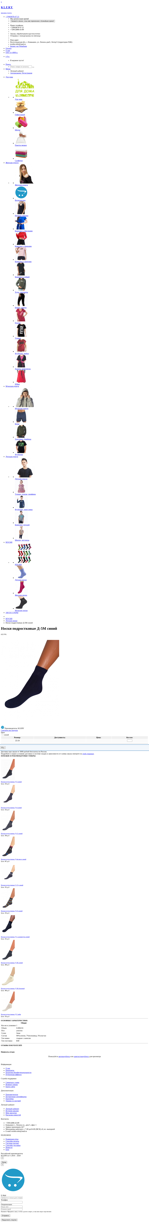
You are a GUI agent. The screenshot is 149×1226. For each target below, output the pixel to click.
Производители (12, 1095)
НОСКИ (9, 542)
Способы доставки (13, 1145)
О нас (8, 50)
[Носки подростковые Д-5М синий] (30, 725)
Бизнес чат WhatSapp (18, 46)
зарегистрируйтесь (81, 1056)
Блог (7, 1150)
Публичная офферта (14, 1075)
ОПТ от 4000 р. (12, 53)
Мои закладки (11, 1113)
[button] (8, 56)
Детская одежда (12, 457)
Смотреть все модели (9, 730)
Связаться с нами (12, 1082)
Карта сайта (10, 1087)
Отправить (5, 1215)
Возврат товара (12, 1085)
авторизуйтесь (64, 1056)
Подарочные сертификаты (16, 1097)
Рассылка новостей (13, 1115)
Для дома (9, 77)
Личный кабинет (12, 1109)
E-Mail (3, 1195)
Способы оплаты (12, 1141)
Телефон (4, 1200)
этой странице (88, 754)
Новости (9, 1147)
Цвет (3, 732)
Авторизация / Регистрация (21, 73)
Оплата (8, 48)
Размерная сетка (12, 1139)
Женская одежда (12, 163)
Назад (4, 1162)
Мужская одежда (12, 386)
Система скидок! (12, 1143)
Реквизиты (10, 1070)
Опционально (6, 1204)
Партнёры (10, 1099)
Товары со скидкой (13, 1101)
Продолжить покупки (9, 1220)
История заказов (12, 1111)
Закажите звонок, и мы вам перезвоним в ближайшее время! (32, 21)
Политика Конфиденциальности (18, 1072)
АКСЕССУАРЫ (12, 613)
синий (6, 735)
